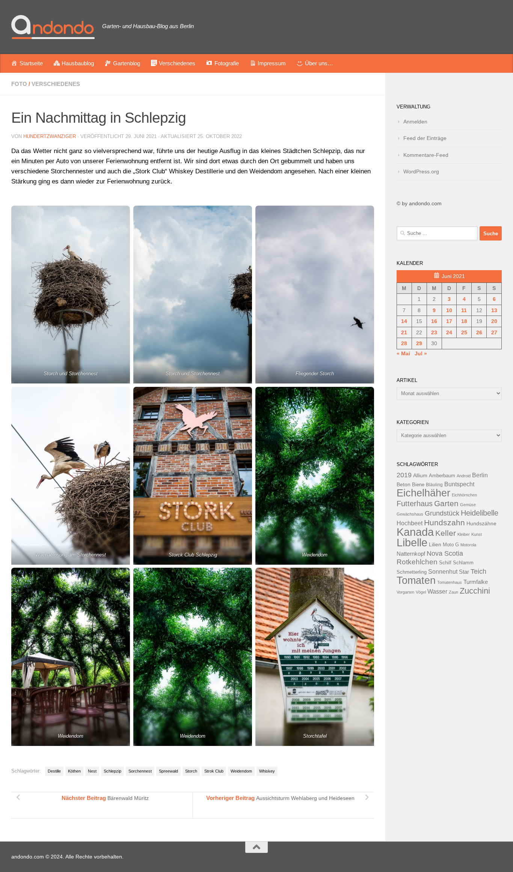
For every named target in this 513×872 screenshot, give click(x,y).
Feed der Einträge (425, 138)
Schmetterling (412, 572)
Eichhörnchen (464, 495)
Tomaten (416, 580)
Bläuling (434, 485)
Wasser (437, 591)
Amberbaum (442, 475)
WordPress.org (421, 171)
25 (464, 332)
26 (479, 332)
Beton (403, 484)
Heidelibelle (479, 513)
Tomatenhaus (449, 582)
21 (404, 332)
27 (494, 332)
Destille (54, 771)
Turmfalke (475, 582)
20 (494, 321)
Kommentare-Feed (425, 155)
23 (434, 332)
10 (449, 310)
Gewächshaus (410, 514)
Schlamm (463, 562)
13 (494, 310)
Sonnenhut (442, 571)
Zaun (453, 592)
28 (404, 343)
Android (464, 476)
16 (434, 321)
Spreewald (168, 771)
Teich (478, 571)
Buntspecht (459, 484)
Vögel (421, 592)
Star (464, 571)
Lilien (435, 544)
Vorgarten (405, 592)
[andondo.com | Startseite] (53, 27)
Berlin (480, 475)
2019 (404, 475)
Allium (420, 475)
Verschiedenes (56, 84)
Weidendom (241, 771)
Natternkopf (411, 553)
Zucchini (475, 590)
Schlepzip (112, 771)
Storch (191, 771)
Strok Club (213, 771)
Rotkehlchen (417, 562)
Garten (446, 503)
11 (464, 310)
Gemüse (468, 504)
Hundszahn (444, 522)
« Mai (403, 353)
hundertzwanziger (49, 136)
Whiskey (267, 771)
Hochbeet (409, 523)
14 (404, 321)
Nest (92, 771)
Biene (418, 484)
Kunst (476, 534)
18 (464, 321)
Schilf (445, 562)
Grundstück (442, 513)
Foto (19, 84)
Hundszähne (481, 523)
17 (449, 321)
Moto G (451, 544)
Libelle (412, 542)
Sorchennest (140, 771)
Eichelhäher (423, 493)
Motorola (468, 545)
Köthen (74, 771)
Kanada (415, 532)
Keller (445, 533)
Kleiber (463, 534)
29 (419, 343)
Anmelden (415, 122)
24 (449, 332)
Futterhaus (415, 503)
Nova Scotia (445, 553)
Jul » (421, 353)
